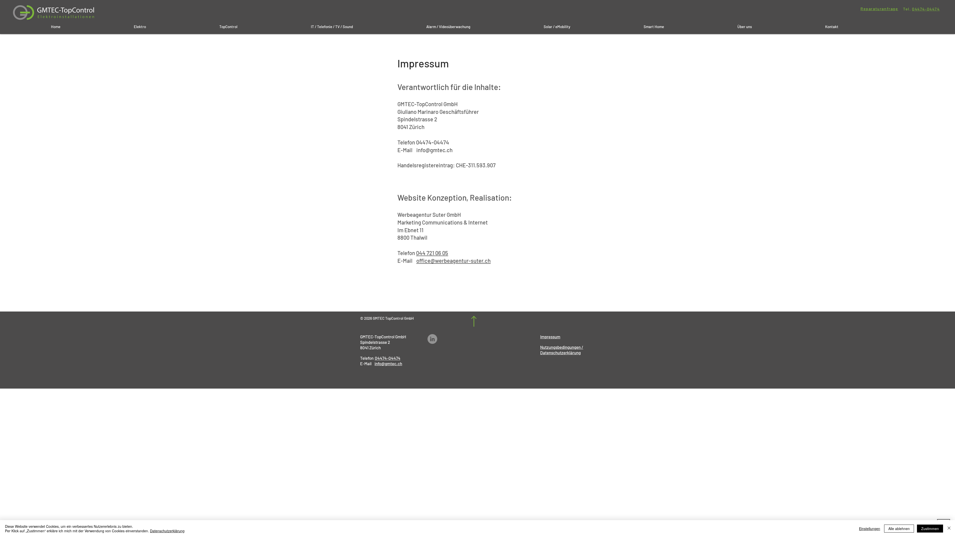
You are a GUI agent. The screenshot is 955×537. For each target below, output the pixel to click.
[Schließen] (949, 528)
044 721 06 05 (432, 253)
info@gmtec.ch (434, 150)
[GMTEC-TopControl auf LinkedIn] (432, 339)
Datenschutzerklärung (167, 530)
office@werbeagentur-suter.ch (453, 260)
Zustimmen (930, 528)
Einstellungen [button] (869, 528)
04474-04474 (926, 8)
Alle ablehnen (899, 528)
